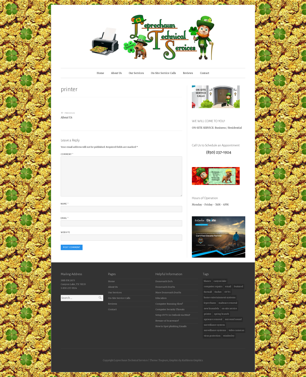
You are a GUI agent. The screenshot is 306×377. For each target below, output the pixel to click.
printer (207, 314)
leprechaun (210, 303)
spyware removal (213, 319)
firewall (208, 292)
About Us (116, 73)
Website (65, 232)
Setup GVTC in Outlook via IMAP (172, 315)
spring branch (221, 314)
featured (238, 286)
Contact (204, 73)
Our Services (136, 73)
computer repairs (213, 286)
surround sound (233, 319)
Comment (67, 154)
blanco (207, 281)
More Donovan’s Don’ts (168, 292)
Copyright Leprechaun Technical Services (125, 360)
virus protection (212, 335)
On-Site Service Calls (163, 73)
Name (65, 204)
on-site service (229, 308)
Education (161, 298)
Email (65, 218)
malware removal (228, 303)
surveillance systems (215, 330)
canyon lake (220, 281)
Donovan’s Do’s (163, 281)
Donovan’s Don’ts (165, 287)
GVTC (227, 292)
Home (100, 73)
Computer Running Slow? (169, 304)
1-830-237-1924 (69, 288)
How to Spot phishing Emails (170, 326)
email (228, 286)
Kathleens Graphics (192, 360)
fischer (218, 292)
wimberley (228, 335)
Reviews (188, 73)
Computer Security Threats (169, 309)
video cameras (236, 330)
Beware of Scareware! (167, 320)
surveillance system (214, 325)
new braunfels (211, 308)
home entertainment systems (219, 297)
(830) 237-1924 (218, 152)
